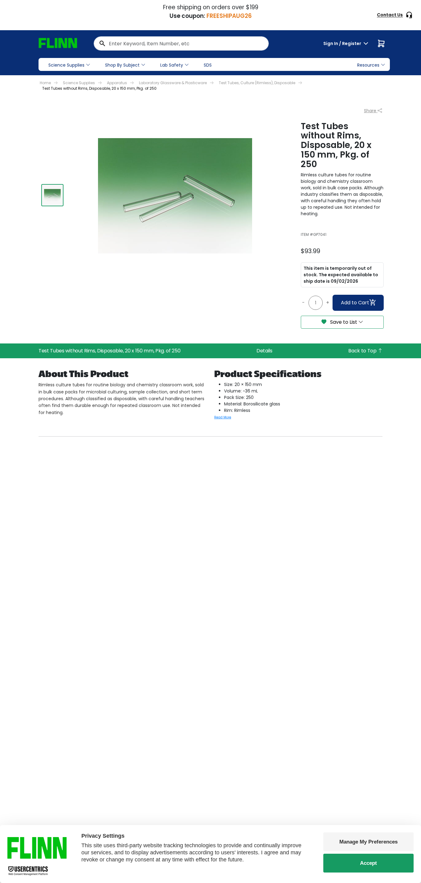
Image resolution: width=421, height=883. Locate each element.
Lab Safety (171, 65)
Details (264, 350)
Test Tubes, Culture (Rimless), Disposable (257, 82)
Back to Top (363, 350)
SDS (208, 65)
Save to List (343, 322)
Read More (222, 417)
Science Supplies (66, 65)
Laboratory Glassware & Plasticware (173, 82)
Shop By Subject (122, 65)
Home (45, 82)
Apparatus (117, 82)
